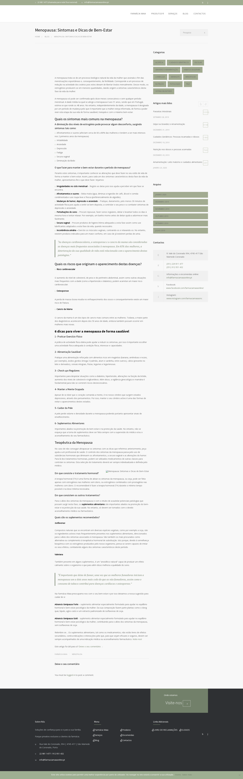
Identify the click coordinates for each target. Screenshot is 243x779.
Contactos (127, 740)
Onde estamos (170, 695)
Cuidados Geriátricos (179, 62)
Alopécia (159, 62)
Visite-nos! (137, 639)
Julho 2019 (160, 230)
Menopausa (77, 654)
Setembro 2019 (161, 223)
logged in (71, 675)
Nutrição (159, 84)
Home (37, 36)
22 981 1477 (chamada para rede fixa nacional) (57, 2)
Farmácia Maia (101, 730)
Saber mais (187, 775)
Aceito (178, 775)
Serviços (98, 735)
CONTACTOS (200, 13)
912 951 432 (58, 753)
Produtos (126, 730)
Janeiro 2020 (160, 194)
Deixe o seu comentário (90, 646)
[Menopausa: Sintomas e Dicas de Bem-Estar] (102, 60)
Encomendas (128, 735)
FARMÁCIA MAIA (138, 13)
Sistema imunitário (163, 91)
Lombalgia (160, 77)
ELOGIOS (185, 730)
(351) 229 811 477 (174, 263)
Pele (188, 84)
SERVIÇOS (172, 13)
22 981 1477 (45, 753)
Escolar (198, 62)
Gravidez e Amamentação (166, 69)
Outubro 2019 (161, 216)
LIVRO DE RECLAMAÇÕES (165, 730)
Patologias (175, 84)
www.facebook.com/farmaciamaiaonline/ (185, 288)
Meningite (175, 77)
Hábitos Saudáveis (192, 69)
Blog (47, 36)
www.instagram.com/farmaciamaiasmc (184, 298)
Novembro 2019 (162, 209)
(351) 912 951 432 (174, 267)
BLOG (185, 13)
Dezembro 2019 (162, 202)
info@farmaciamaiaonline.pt (96, 2)
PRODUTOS (156, 13)
